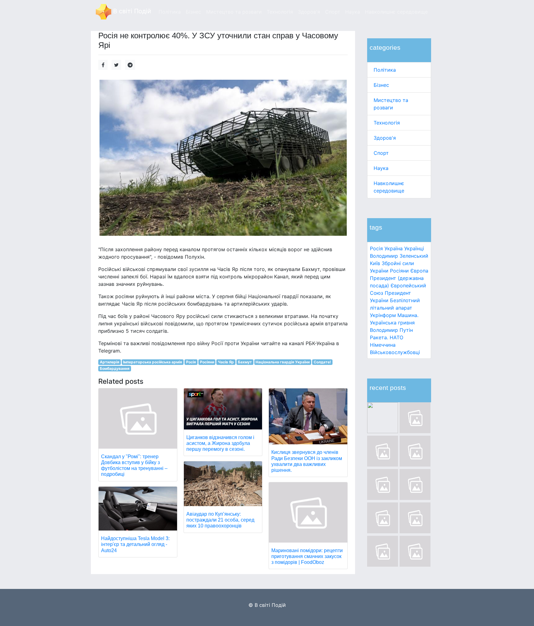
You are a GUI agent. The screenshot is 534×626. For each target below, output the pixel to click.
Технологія (387, 123)
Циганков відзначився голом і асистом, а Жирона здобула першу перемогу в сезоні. (220, 443)
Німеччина (383, 345)
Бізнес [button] (193, 12)
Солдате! (322, 362)
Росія (376, 248)
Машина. (407, 315)
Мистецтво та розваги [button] (234, 12)
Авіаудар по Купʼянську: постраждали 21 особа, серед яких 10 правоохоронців (220, 519)
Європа (419, 271)
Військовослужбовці (395, 352)
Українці (414, 248)
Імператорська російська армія (152, 362)
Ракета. (379, 337)
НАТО (396, 337)
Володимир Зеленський (399, 256)
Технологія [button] (280, 12)
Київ (375, 263)
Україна (393, 248)
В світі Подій (131, 11)
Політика (385, 70)
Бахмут (245, 362)
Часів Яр (226, 362)
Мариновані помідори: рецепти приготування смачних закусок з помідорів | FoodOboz (307, 556)
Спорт (381, 153)
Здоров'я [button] (309, 12)
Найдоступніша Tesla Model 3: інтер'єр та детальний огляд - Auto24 (135, 544)
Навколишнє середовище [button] (396, 12)
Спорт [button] (332, 12)
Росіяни (399, 271)
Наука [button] (352, 12)
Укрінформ (383, 315)
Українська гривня (392, 322)
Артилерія (109, 362)
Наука (381, 168)
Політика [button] (170, 12)
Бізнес (381, 85)
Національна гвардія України (283, 362)
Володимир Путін (391, 330)
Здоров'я (385, 138)
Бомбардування (114, 368)
